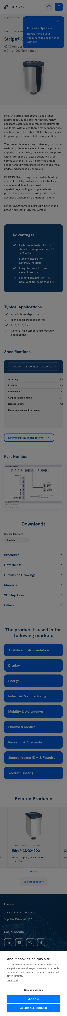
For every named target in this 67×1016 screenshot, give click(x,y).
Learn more (12, 980)
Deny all (33, 999)
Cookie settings (33, 990)
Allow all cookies (33, 1008)
